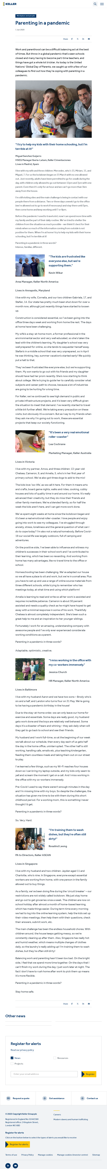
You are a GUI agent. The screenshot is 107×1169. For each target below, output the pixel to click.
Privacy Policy (27, 1155)
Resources (62, 1058)
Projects (19, 1063)
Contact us (92, 1098)
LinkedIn (8, 1165)
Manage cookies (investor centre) (72, 1155)
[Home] (9, 4)
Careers (57, 1115)
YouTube (15, 1165)
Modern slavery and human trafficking (71, 1120)
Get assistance (56, 1098)
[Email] (89, 39)
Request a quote (21, 1098)
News (17, 1058)
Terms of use (11, 1155)
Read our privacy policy (22, 1050)
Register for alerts (19, 1144)
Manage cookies (45, 1155)
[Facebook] (72, 39)
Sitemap (96, 1155)
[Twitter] (78, 39)
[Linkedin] (83, 39)
